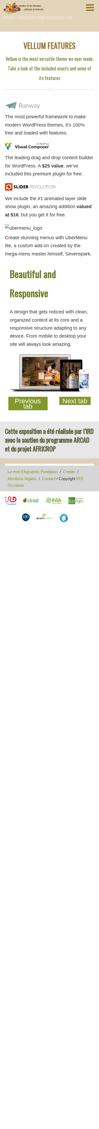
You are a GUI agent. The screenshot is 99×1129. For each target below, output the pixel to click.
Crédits (69, 471)
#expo (9, 17)
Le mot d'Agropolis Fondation (33, 471)
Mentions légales (22, 478)
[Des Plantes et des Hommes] (23, 8)
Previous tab (28, 403)
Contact (48, 478)
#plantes (26, 17)
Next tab (75, 401)
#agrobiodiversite (54, 17)
